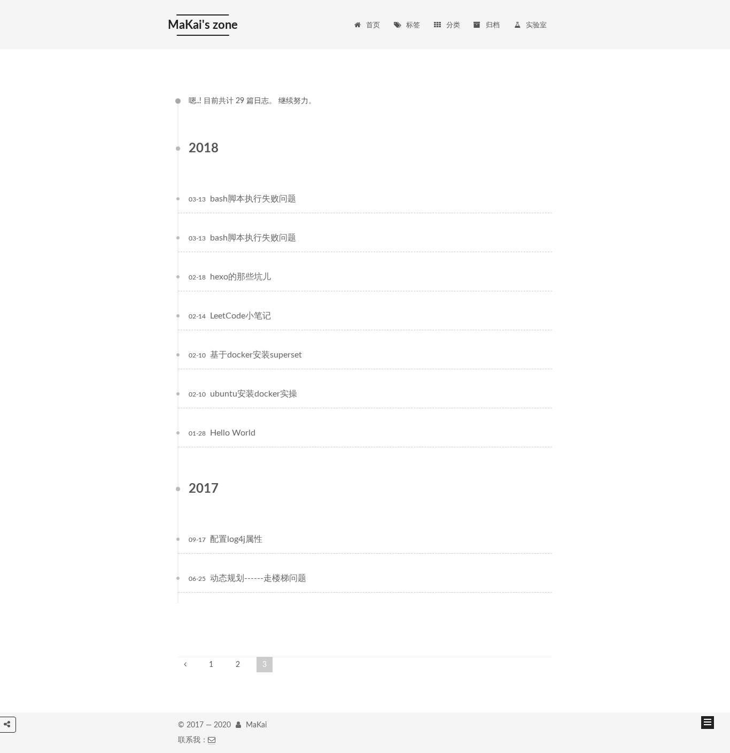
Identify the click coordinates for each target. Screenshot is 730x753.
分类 (453, 25)
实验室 (536, 25)
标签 (413, 25)
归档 (493, 25)
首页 (373, 25)
